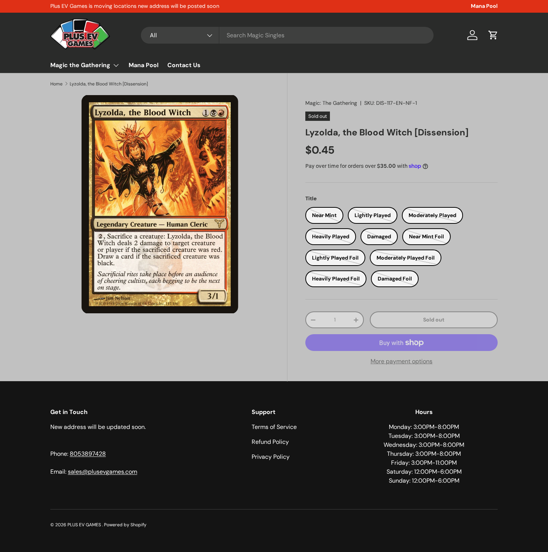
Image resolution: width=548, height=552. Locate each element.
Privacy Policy (271, 457)
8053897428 (88, 454)
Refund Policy (270, 442)
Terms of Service (274, 427)
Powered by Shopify (125, 525)
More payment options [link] (401, 361)
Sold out (433, 319)
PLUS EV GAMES (84, 525)
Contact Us (184, 65)
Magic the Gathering (80, 65)
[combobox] (287, 35)
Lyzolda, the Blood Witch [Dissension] (109, 84)
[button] (493, 35)
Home (56, 84)
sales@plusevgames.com (102, 472)
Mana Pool (484, 6)
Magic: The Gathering (331, 103)
